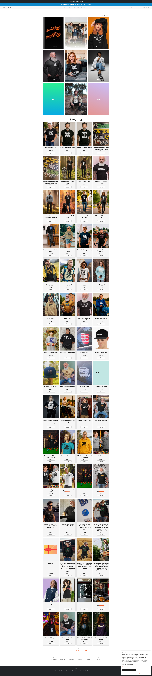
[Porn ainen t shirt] (101, 476)
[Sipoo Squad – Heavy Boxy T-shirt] (67, 339)
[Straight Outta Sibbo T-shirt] (84, 134)
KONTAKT (70, 7)
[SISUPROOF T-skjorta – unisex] (101, 168)
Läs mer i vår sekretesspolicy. (128, 666)
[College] (98, 30)
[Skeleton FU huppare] (51, 624)
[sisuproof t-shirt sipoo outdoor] (67, 270)
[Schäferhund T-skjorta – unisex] (101, 202)
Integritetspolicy (62, 670)
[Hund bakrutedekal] (84, 590)
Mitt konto (62, 659)
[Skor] (98, 63)
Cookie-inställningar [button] (136, 673)
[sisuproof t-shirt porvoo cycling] (101, 236)
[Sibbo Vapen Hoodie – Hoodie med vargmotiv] (84, 442)
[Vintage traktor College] (101, 304)
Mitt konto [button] (136, 7)
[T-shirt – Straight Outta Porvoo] (84, 270)
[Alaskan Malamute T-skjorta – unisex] (67, 168)
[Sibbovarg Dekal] (84, 373)
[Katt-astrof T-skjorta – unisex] (84, 407)
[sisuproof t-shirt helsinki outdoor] (51, 270)
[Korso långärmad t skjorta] (101, 442)
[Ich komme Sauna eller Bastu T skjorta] (51, 407)
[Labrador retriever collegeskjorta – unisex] (51, 202)
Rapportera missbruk (96, 670)
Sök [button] (141, 7)
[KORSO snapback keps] (101, 339)
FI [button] (131, 7)
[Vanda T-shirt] (67, 304)
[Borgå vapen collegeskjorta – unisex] (51, 236)
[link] (80, 1)
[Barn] (76, 63)
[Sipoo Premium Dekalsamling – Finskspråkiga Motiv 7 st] (101, 134)
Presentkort (98, 659)
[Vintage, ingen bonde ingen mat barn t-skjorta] (51, 339)
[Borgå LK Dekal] (84, 339)
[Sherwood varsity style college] (101, 624)
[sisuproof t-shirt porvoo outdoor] (67, 236)
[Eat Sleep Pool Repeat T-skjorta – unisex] (84, 304)
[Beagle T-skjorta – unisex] (84, 168)
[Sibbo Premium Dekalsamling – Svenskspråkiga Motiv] (51, 168)
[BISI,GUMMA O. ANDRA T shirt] (67, 624)
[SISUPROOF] (76, 97)
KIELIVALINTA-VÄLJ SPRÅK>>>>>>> (81, 7)
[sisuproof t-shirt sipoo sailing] (84, 236)
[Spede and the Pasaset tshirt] (67, 373)
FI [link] (57, 670)
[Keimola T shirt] (101, 590)
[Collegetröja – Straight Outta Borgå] (101, 270)
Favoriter (80, 659)
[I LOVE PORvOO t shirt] (101, 407)
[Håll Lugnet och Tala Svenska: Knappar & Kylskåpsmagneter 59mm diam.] (84, 510)
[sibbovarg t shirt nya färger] (67, 442)
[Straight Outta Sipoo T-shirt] (67, 134)
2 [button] (78, 650)
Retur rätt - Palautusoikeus (85, 670)
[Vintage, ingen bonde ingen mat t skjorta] (67, 407)
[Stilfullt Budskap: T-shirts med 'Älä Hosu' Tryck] (67, 510)
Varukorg (89, 659)
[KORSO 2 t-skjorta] (67, 590)
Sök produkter (54, 659)
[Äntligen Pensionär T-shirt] (67, 476)
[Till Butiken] (53, 30)
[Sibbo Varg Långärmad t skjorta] (51, 476)
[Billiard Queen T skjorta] (84, 476)
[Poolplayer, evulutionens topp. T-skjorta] (51, 442)
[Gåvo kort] (51, 549)
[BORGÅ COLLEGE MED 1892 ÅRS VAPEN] (84, 624)
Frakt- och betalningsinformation (72, 670)
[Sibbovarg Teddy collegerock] (51, 590)
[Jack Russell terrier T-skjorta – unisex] (84, 202)
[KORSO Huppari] (51, 304)
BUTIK (65, 7)
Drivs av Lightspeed (76, 672)
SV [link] (55, 670)
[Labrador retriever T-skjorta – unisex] (67, 202)
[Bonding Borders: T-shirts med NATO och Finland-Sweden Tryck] (51, 510)
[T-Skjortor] (76, 30)
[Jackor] (53, 63)
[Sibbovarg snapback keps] (51, 373)
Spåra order (71, 659)
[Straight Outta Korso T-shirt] (51, 134)
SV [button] (130, 7)
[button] (7, 7)
